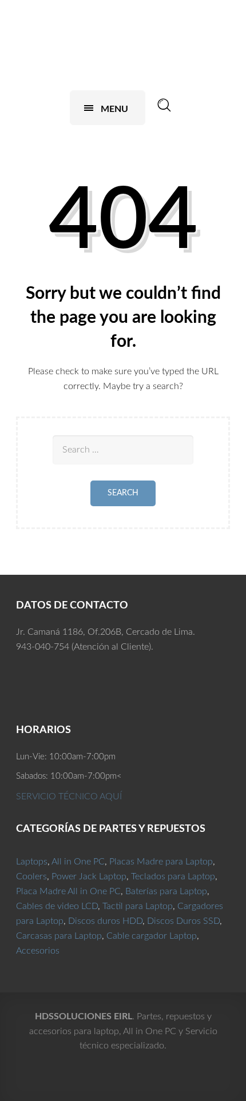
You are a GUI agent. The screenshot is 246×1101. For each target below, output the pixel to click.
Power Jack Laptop (88, 876)
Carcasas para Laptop (59, 935)
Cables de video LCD (57, 906)
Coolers (31, 876)
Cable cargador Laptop (151, 935)
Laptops (31, 861)
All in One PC (78, 861)
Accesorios (37, 950)
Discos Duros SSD (183, 921)
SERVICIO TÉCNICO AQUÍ (69, 796)
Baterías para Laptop (166, 891)
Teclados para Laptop (173, 876)
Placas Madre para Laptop (161, 861)
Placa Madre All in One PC (68, 891)
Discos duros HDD (105, 921)
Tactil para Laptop (137, 906)
